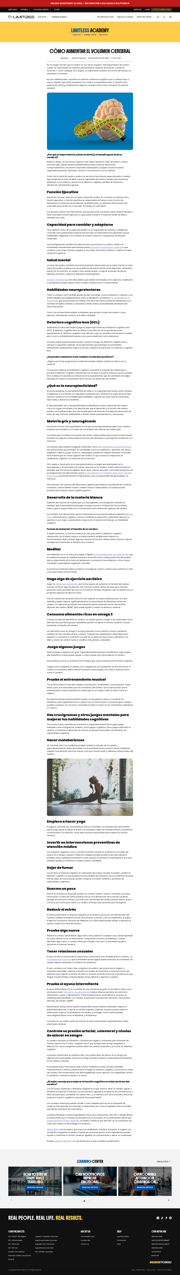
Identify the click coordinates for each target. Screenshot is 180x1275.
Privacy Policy (151, 1270)
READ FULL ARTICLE (35, 1187)
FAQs (119, 1244)
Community (121, 1240)
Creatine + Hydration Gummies (46, 1236)
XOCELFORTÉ (156, 1252)
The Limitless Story (87, 1236)
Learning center (90, 35)
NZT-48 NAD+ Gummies (44, 1252)
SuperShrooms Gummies (44, 1248)
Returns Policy (140, 1270)
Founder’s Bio (85, 1240)
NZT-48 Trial (12, 1248)
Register (137, 9)
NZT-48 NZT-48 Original (17, 1236)
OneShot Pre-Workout (16, 1252)
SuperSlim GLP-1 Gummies (44, 1244)
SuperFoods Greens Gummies (46, 1240)
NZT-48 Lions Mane (15, 1240)
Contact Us (85, 1244)
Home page (77, 35)
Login (147, 9)
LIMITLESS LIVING (157, 1248)
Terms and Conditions (164, 1270)
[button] (43, 17)
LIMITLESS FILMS (157, 1236)
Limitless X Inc (24, 1270)
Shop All (11, 1259)
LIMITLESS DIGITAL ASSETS (160, 1244)
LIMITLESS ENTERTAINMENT (161, 1240)
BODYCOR (155, 1256)
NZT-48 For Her (13, 1244)
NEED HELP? (12, 9)
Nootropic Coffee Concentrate (19, 1256)
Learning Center (123, 1236)
